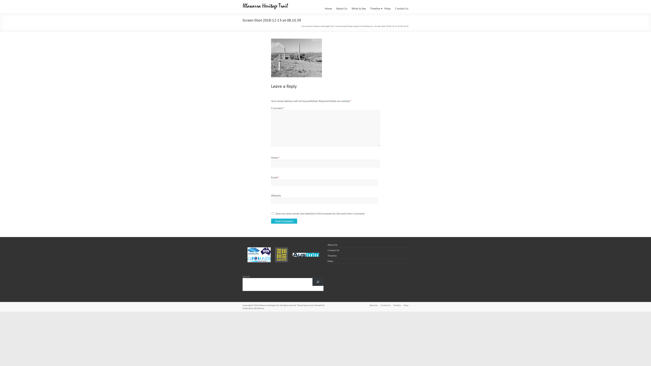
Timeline (375, 8)
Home (328, 8)
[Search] (317, 282)
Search (246, 276)
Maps (387, 8)
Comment (277, 108)
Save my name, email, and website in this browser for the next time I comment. (320, 213)
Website (276, 195)
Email (275, 177)
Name (275, 157)
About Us (341, 8)
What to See (359, 8)
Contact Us (401, 8)
